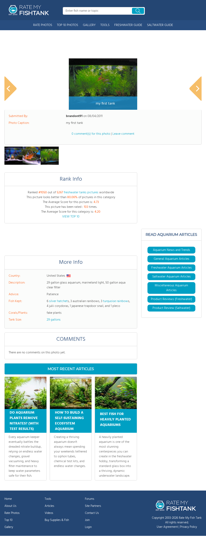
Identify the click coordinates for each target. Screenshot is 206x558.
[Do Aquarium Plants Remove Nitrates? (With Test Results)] (25, 393)
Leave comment (123, 134)
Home (8, 499)
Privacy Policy (188, 527)
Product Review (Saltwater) (171, 308)
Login (88, 527)
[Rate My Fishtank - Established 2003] (29, 10)
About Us (10, 506)
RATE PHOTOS (42, 25)
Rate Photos (12, 513)
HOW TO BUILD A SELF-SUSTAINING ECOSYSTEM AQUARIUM (69, 421)
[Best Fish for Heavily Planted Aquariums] (116, 393)
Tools (48, 499)
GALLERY (89, 25)
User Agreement (167, 527)
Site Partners (93, 506)
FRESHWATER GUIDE (128, 25)
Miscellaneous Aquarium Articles (171, 288)
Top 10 (8, 520)
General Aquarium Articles (171, 259)
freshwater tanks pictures (81, 192)
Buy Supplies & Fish (57, 520)
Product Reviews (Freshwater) (171, 299)
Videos (49, 513)
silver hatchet (58, 301)
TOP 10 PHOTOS (67, 25)
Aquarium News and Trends (171, 250)
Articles (49, 506)
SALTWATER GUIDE (160, 25)
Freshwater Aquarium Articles (171, 267)
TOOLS (104, 25)
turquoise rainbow (115, 301)
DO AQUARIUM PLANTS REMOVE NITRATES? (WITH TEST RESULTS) (24, 421)
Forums (89, 499)
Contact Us (92, 513)
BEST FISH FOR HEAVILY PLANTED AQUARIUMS (115, 419)
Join (87, 520)
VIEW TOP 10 (70, 216)
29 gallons (54, 319)
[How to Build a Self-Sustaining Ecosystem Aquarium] (71, 393)
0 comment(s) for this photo (91, 134)
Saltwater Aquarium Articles (171, 276)
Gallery (8, 527)
